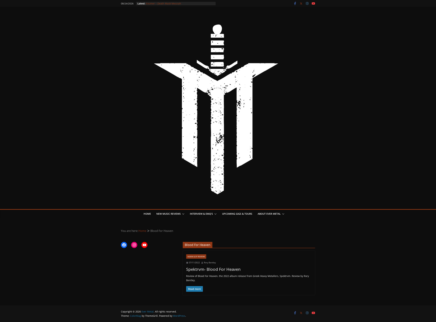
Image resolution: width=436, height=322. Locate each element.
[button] (182, 214)
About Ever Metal (269, 213)
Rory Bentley (210, 262)
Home (147, 213)
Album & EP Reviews (196, 256)
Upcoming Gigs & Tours (237, 213)
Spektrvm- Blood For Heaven (213, 269)
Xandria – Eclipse (156, 2)
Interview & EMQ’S (201, 213)
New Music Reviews (168, 213)
